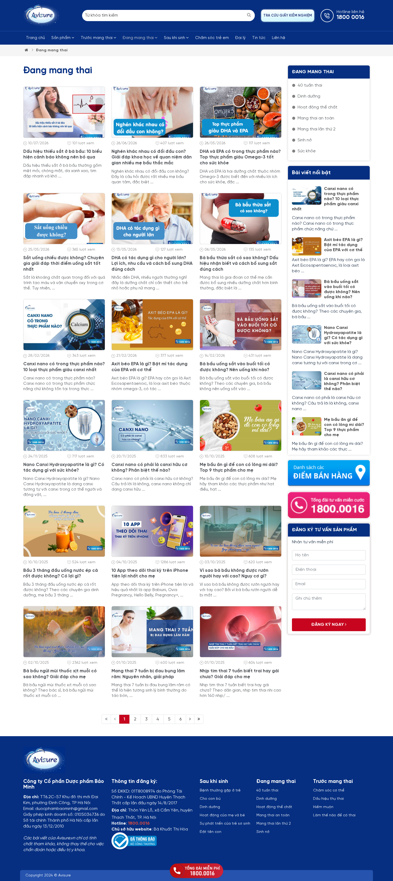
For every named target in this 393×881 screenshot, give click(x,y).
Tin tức (258, 38)
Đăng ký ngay (328, 624)
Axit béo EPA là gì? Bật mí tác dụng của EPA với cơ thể (343, 245)
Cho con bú (210, 799)
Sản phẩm (61, 38)
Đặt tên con (210, 832)
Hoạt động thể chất (274, 807)
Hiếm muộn (323, 807)
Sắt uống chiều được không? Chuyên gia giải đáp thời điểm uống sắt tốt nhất (63, 263)
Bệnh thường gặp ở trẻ (220, 791)
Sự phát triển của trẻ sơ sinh (225, 824)
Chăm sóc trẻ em (212, 38)
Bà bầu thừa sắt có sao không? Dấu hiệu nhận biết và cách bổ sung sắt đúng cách (239, 263)
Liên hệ (278, 38)
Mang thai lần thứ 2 (273, 824)
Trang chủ (35, 38)
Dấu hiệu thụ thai (328, 799)
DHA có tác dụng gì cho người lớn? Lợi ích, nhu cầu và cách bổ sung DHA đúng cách (151, 263)
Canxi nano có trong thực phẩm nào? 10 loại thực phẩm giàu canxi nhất (325, 199)
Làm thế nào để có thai (334, 815)
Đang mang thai (139, 38)
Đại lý (240, 38)
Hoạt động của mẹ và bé (222, 815)
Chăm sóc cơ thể (328, 791)
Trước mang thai (97, 38)
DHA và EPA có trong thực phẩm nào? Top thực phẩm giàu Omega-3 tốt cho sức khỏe (240, 157)
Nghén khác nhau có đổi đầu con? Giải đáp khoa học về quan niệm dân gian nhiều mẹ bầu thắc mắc (151, 157)
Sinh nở (262, 832)
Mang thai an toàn (273, 815)
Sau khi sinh (175, 38)
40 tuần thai (267, 791)
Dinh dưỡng (266, 799)
